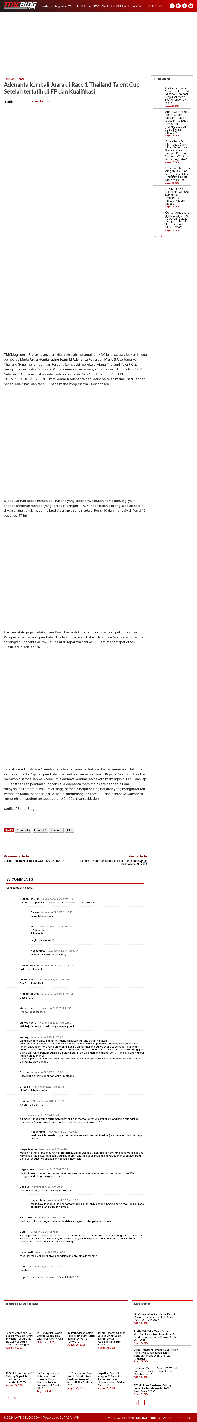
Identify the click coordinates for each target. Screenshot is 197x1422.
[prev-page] (155, 237)
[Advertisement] (98, 41)
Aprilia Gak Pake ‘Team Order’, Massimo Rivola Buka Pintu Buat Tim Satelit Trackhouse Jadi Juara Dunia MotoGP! (176, 122)
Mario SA (40, 830)
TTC (69, 830)
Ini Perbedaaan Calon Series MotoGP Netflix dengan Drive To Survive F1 (81, 1337)
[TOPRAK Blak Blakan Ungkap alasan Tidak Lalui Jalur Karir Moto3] (50, 1321)
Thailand (56, 830)
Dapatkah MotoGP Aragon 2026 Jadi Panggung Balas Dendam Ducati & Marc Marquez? (178, 174)
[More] (97, 842)
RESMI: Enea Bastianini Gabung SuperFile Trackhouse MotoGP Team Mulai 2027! (177, 196)
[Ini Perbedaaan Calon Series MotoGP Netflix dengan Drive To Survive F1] (81, 1321)
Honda (21, 78)
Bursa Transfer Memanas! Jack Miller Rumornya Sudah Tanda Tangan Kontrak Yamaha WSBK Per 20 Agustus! (176, 150)
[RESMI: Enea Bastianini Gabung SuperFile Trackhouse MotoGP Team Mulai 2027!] (158, 193)
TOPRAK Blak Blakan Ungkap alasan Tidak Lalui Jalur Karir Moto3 (50, 1335)
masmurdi (26, 1252)
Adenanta (23, 830)
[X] (184, 5)
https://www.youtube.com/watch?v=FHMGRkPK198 (50, 1277)
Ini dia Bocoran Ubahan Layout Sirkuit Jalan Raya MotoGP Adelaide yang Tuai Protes (111, 1338)
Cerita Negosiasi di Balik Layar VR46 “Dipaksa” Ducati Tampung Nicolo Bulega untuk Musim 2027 (177, 220)
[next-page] (161, 237)
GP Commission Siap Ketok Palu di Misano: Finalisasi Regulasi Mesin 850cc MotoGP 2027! (80, 1379)
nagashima (38, 951)
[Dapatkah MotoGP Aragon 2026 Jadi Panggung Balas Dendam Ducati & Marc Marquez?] (158, 172)
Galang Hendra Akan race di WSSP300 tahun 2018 (34, 860)
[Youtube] (190, 5)
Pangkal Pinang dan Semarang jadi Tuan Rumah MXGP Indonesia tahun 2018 (113, 862)
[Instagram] (178, 5)
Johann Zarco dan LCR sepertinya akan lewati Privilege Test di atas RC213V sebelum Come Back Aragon (19, 1338)
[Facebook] (172, 5)
